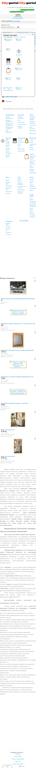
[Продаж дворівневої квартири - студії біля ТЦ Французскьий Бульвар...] (18, 392)
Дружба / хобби (8, 224)
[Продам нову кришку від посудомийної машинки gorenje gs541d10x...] (18, 340)
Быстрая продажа (18, 18)
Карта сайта (17, 761)
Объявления (18, 16)
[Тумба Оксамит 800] (18, 446)
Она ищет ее (9, 234)
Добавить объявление (27, 10)
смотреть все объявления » (19, 37)
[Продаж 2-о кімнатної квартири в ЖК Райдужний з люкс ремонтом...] (18, 364)
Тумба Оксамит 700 (9, 429)
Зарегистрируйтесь (30, 7)
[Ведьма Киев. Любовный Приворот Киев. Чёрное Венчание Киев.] (18, 287)
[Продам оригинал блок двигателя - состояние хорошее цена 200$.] (18, 312)
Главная (18, 15)
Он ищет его (9, 232)
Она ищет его (8, 229)
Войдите (22, 7)
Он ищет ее (8, 226)
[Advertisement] (18, 255)
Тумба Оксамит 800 (9, 456)
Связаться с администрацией (18, 759)
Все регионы (16, 21)
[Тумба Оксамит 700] (18, 420)
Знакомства (9, 221)
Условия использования (18, 764)
